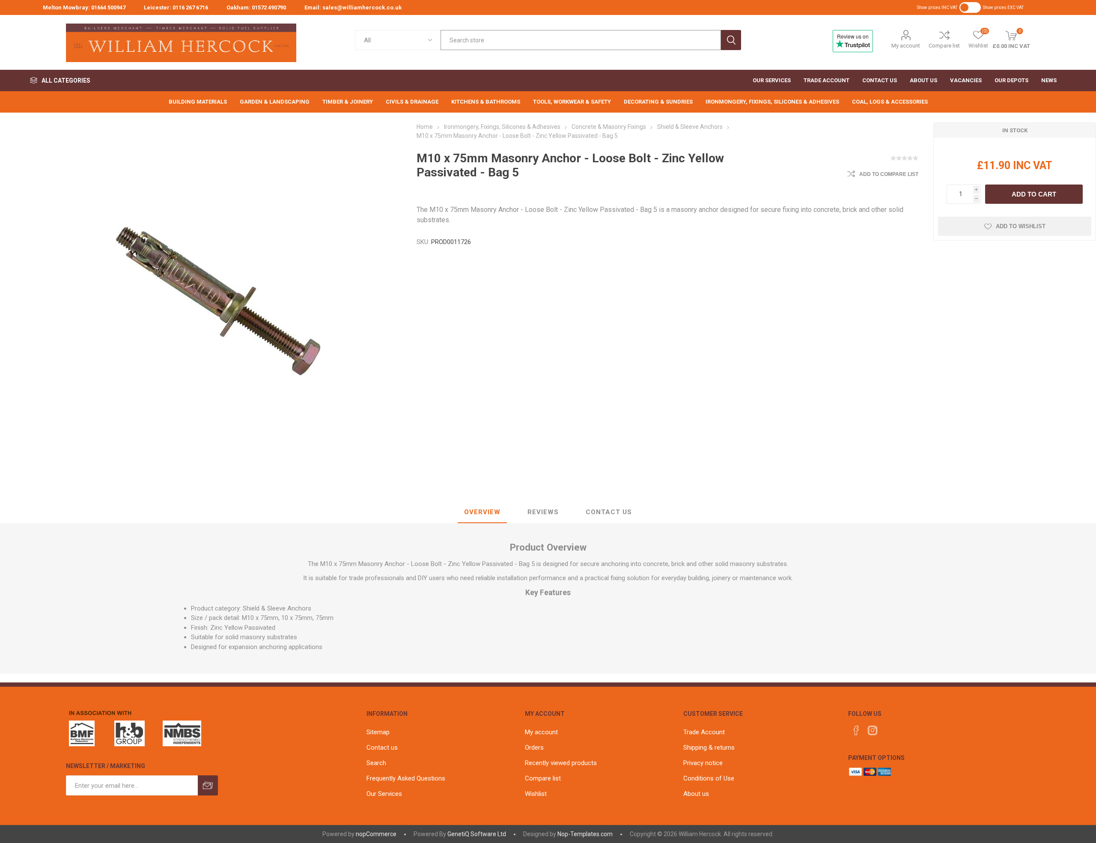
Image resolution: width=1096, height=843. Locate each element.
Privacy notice (703, 763)
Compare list (944, 45)
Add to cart (1034, 194)
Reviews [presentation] (543, 512)
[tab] (482, 512)
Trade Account (704, 732)
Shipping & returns (709, 747)
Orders (534, 747)
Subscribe (208, 785)
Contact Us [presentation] (609, 512)
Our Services (384, 794)
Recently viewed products (561, 763)
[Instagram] (872, 730)
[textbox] (581, 40)
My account (905, 45)
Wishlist (536, 794)
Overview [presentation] (482, 512)
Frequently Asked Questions (405, 778)
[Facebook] (856, 730)
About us (696, 794)
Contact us (382, 747)
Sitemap (378, 732)
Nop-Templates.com (585, 834)
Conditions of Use (708, 778)
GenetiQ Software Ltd (476, 834)
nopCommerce (376, 834)
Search (731, 40)
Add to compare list (888, 174)
